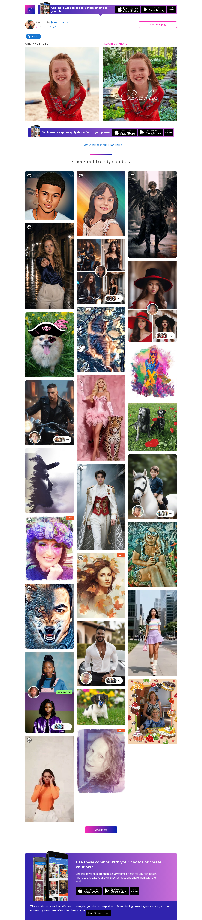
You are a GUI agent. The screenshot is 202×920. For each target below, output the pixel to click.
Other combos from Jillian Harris (102, 145)
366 (54, 27)
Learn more (78, 910)
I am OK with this (98, 913)
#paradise (33, 36)
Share (158, 24)
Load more (101, 829)
